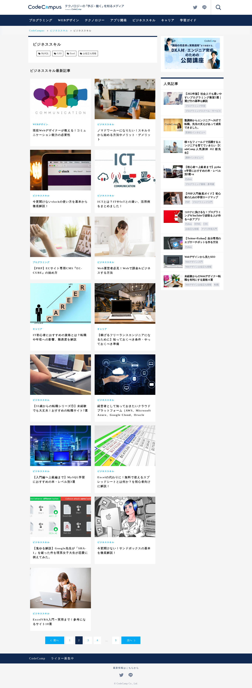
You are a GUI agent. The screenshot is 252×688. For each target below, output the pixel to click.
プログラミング (40, 20)
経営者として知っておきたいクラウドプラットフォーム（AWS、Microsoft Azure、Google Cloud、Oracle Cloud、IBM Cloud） (124, 413)
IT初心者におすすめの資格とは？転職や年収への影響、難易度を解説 (60, 337)
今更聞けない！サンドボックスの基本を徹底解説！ (124, 550)
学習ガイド (188, 20)
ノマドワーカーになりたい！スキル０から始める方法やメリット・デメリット (124, 135)
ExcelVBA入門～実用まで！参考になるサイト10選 (59, 621)
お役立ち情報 (89, 53)
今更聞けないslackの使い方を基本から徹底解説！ (60, 204)
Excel (72, 53)
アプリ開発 (118, 20)
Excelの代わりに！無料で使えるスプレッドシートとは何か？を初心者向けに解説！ (124, 482)
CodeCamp (37, 658)
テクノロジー (95, 20)
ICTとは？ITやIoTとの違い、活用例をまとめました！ (123, 204)
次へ (129, 640)
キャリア (168, 20)
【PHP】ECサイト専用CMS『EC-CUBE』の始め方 (57, 270)
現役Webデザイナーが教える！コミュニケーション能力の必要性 (59, 132)
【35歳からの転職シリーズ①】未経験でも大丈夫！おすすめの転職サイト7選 (60, 408)
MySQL (45, 53)
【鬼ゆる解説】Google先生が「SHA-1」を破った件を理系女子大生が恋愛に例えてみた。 (60, 553)
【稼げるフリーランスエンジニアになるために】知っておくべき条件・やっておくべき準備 (124, 339)
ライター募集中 (62, 658)
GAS (59, 53)
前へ (56, 640)
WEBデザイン (68, 20)
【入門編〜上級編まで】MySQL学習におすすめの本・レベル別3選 (59, 479)
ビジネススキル (144, 20)
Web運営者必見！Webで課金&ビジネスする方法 (124, 270)
